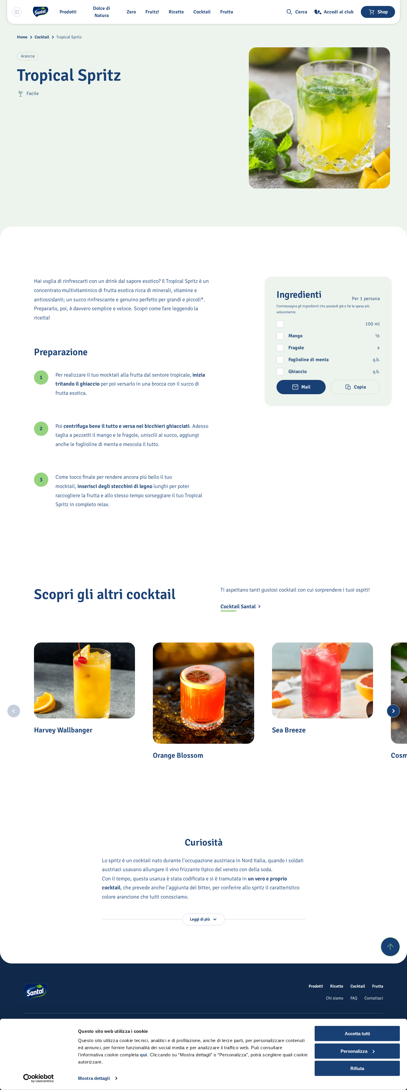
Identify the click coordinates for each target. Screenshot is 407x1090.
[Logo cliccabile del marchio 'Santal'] (40, 12)
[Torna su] (390, 946)
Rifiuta (357, 1068)
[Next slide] (393, 711)
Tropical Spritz (69, 37)
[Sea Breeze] (322, 680)
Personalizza (354, 1050)
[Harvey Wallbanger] (84, 680)
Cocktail (42, 37)
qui (143, 1054)
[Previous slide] (13, 711)
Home (22, 37)
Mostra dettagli (94, 1078)
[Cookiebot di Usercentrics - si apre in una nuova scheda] (39, 1078)
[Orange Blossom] (203, 693)
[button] (69, 12)
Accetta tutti (357, 1033)
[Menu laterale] (16, 12)
